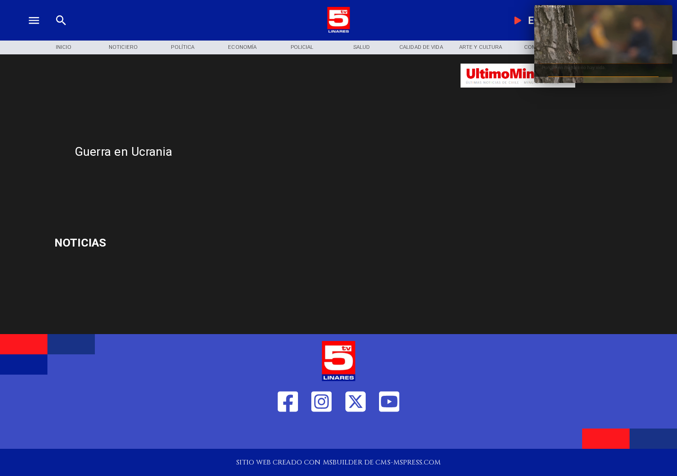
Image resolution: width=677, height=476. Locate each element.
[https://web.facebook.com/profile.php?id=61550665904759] (288, 433)
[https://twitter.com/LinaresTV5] (355, 433)
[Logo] (338, 31)
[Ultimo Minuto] (518, 92)
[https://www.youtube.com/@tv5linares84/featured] (389, 433)
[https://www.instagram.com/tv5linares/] (321, 433)
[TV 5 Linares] (61, 31)
